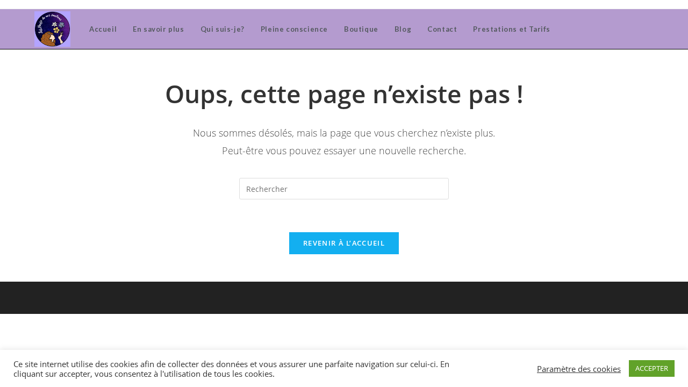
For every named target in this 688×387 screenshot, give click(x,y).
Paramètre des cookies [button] (579, 369)
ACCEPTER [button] (651, 368)
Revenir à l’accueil (344, 243)
